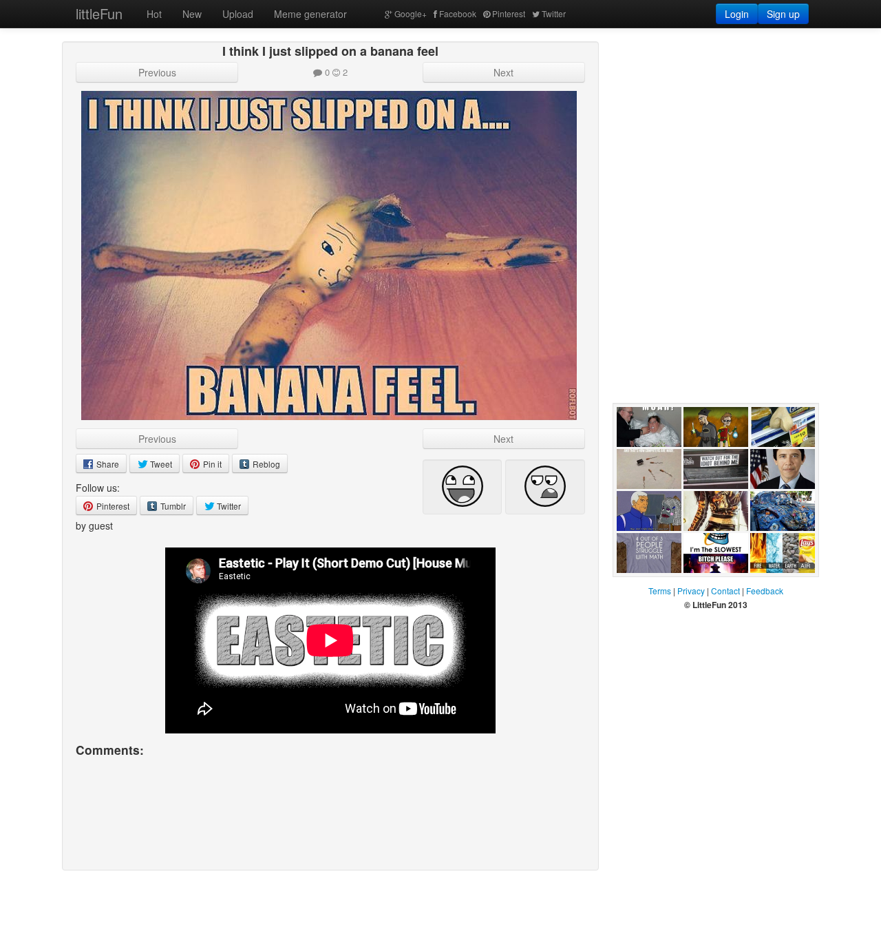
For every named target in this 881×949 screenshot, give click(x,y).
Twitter (554, 13)
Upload (237, 14)
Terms (659, 590)
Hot (154, 14)
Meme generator (310, 14)
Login (737, 14)
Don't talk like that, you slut (646, 545)
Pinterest (508, 13)
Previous (157, 72)
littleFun (99, 13)
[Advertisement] (716, 127)
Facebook (457, 13)
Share (106, 464)
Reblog (265, 464)
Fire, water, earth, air (774, 587)
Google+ (410, 13)
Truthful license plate (710, 503)
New (192, 14)
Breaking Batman (702, 460)
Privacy (691, 590)
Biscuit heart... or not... (781, 460)
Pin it (211, 464)
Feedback (764, 590)
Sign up (783, 14)
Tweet (160, 464)
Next (503, 72)
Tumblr (172, 506)
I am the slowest (701, 587)
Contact (725, 590)
